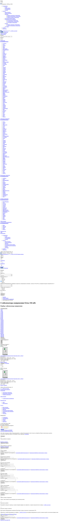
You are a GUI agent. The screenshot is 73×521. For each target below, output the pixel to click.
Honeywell (5, 79)
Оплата (6, 10)
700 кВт (2, 332)
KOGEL (4, 82)
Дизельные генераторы (4, 118)
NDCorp (4, 226)
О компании (5, 6)
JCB (3, 80)
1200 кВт (2, 335)
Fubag (4, 65)
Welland (4, 105)
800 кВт (2, 333)
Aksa (4, 46)
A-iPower (4, 43)
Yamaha (4, 106)
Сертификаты (7, 9)
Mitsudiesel (5, 155)
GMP (4, 73)
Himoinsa (4, 76)
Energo (4, 133)
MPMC (4, 94)
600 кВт (2, 331)
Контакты (5, 28)
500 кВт (2, 330)
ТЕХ (4, 112)
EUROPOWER (6, 62)
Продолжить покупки (4, 447)
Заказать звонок (3, 33)
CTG (4, 51)
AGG (4, 44)
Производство (3, 231)
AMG (4, 47)
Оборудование (3, 221)
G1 (3, 66)
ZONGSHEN (5, 108)
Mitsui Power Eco (6, 92)
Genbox (4, 68)
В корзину (2, 363)
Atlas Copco (5, 48)
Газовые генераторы (4, 198)
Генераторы (2, 40)
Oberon (4, 227)
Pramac (4, 97)
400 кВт (2, 329)
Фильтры (2, 337)
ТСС (4, 113)
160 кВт (2, 323)
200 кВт (2, 325)
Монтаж (6, 14)
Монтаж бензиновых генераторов (13, 16)
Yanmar (4, 107)
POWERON (5, 96)
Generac (4, 69)
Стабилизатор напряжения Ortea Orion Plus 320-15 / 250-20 (11, 355)
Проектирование (8, 13)
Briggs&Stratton (6, 49)
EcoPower (5, 53)
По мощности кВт (4, 308)
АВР (1, 232)
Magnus (4, 87)
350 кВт (2, 328)
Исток (4, 111)
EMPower (4, 56)
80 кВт (1, 318)
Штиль (4, 229)
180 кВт (2, 324)
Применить (3, 293)
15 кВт (1, 312)
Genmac (4, 71)
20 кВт (1, 313)
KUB (4, 84)
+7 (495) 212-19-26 (46, 504)
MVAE (4, 95)
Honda (4, 78)
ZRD (4, 109)
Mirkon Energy (5, 89)
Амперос (4, 110)
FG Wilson (5, 64)
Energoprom (5, 60)
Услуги (4, 11)
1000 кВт (2, 334)
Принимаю (3, 436)
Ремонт (6, 23)
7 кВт (1, 310)
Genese (4, 70)
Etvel (4, 61)
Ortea (4, 228)
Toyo (4, 103)
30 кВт (1, 315)
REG (4, 98)
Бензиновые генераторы (5, 175)
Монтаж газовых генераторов (13, 17)
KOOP (4, 83)
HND (4, 77)
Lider (4, 225)
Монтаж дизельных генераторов (13, 15)
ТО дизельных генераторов (12, 20)
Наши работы (7, 8)
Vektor (4, 104)
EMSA (4, 57)
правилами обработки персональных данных (38, 452)
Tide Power (5, 102)
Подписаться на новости (5, 389)
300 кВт (2, 327)
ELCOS (4, 54)
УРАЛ (4, 114)
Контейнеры (2, 233)
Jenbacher (4, 81)
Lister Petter (5, 86)
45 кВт (1, 316)
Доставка (7, 26)
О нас (6, 7)
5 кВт (1, 309)
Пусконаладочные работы (10, 18)
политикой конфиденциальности (22, 452)
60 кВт (1, 317)
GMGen (4, 72)
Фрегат (4, 116)
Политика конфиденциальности (6, 431)
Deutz (4, 52)
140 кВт (2, 322)
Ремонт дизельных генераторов (13, 24)
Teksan (4, 101)
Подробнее (27, 434)
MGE (4, 88)
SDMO (4, 100)
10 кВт (1, 311)
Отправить (3, 470)
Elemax (4, 55)
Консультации (7, 12)
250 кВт (2, 326)
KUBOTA (5, 85)
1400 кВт (2, 336)
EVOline (4, 63)
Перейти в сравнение (4, 446)
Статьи (4, 27)
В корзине (7, 363)
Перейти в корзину (4, 441)
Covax (4, 50)
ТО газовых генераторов (12, 22)
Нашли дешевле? (3, 362)
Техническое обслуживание (10, 19)
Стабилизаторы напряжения (5, 222)
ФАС (4, 115)
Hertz (4, 75)
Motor (4, 93)
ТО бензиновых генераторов (13, 21)
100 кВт (2, 319)
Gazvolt (4, 67)
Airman (4, 45)
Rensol (4, 99)
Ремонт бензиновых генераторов (13, 25)
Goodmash (5, 74)
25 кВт (1, 314)
